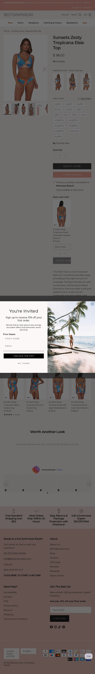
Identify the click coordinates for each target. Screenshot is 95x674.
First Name (9, 334)
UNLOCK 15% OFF (23, 356)
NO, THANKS (24, 363)
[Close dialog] (92, 303)
